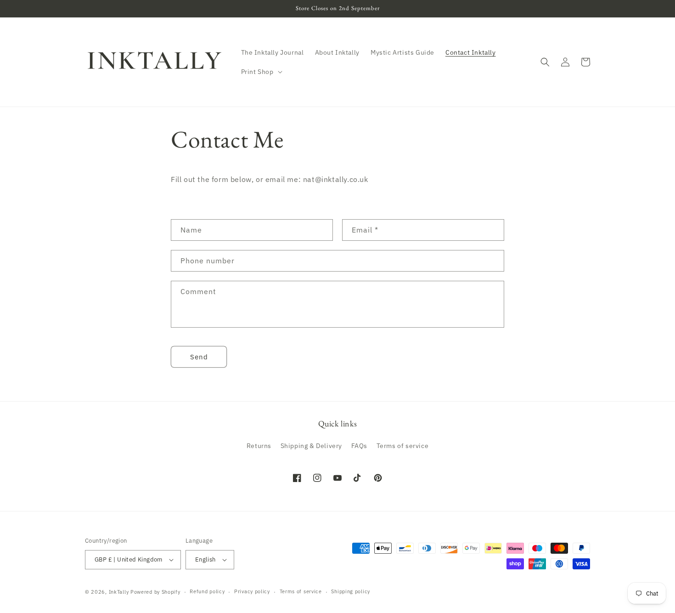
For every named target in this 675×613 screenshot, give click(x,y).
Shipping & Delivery (311, 446)
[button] (261, 71)
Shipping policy (350, 591)
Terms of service (403, 446)
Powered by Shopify (155, 592)
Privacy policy (252, 591)
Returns (259, 446)
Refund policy (207, 591)
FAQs (359, 446)
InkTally (119, 592)
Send (199, 356)
